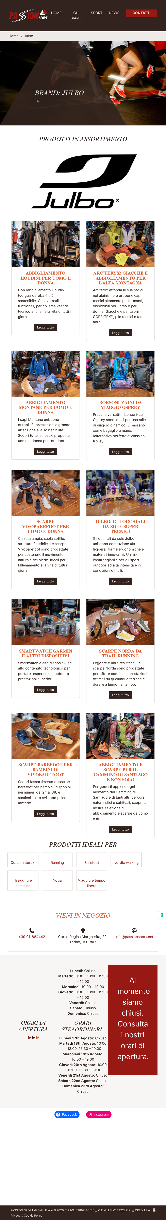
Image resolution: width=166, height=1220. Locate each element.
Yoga (57, 880)
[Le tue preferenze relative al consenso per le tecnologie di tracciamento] (162, 915)
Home (56, 13)
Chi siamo (76, 15)
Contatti (141, 13)
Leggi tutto (45, 327)
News (114, 13)
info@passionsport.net (134, 937)
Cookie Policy (32, 1215)
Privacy (15, 1215)
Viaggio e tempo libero (91, 883)
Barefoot (91, 862)
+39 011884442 (31, 937)
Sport (96, 13)
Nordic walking (126, 862)
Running (57, 862)
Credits (141, 1210)
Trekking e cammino (23, 883)
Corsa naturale (23, 862)
